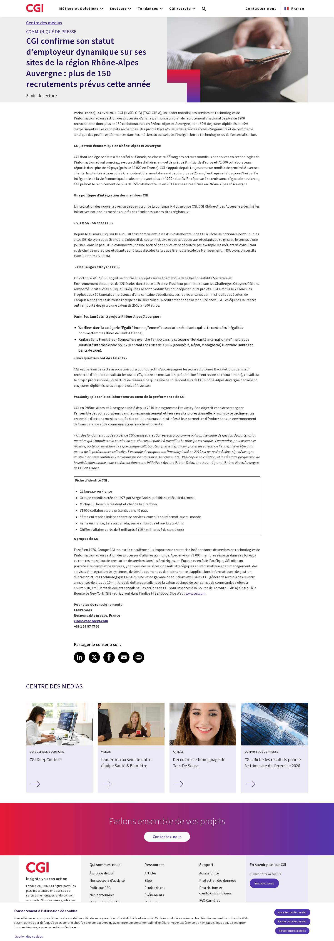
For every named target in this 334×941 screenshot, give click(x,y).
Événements (154, 895)
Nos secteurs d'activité (107, 880)
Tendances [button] (148, 8)
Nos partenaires (102, 895)
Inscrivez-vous (264, 883)
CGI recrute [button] (180, 8)
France (297, 8)
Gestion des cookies (29, 936)
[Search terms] (204, 9)
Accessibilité (209, 873)
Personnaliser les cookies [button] (292, 921)
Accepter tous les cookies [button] (292, 912)
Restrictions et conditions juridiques (215, 890)
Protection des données (217, 880)
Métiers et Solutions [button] (79, 8)
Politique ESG (100, 887)
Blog (148, 880)
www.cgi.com (196, 593)
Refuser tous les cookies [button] (292, 930)
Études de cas (155, 887)
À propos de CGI (102, 873)
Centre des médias (44, 22)
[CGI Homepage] (34, 8)
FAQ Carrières (209, 900)
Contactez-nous (261, 8)
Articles (151, 873)
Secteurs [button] (118, 8)
